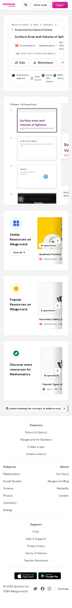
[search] (26, 5)
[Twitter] (35, 589)
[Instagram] (49, 589)
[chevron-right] (57, 240)
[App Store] (25, 575)
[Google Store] (49, 575)
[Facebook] (43, 589)
